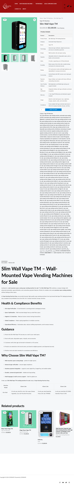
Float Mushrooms (53, 461)
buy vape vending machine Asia (59, 121)
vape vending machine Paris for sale (50, 212)
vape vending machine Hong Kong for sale (56, 183)
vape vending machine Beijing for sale (56, 152)
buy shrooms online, (27, 469)
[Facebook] (60, 482)
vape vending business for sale (55, 144)
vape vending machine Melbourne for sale (49, 198)
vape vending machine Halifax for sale (52, 181)
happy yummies (57, 463)
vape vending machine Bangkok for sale (48, 150)
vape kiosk (67, 142)
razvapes (21, 463)
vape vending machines (5, 481)
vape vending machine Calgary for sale (60, 161)
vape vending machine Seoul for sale (59, 223)
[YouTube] (63, 482)
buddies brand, (8, 461)
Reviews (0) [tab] (11, 262)
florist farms (15, 461)
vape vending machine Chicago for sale (52, 165)
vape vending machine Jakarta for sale (48, 187)
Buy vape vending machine (46, 121)
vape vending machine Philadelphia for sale (53, 214)
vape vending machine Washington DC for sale (52, 239)
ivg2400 (16, 463)
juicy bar (36, 461)
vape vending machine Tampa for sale (48, 233)
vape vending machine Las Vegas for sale (56, 189)
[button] (33, 3)
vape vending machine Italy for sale (63, 185)
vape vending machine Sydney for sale (61, 231)
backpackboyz (26, 463)
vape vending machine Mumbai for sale (60, 202)
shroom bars (65, 465)
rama (49, 463)
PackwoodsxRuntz (43, 459)
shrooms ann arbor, (17, 469)
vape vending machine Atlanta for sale (61, 148)
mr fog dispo (38, 463)
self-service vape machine (61, 140)
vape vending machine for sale (50, 173)
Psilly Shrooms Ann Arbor (14, 459)
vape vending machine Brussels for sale (59, 160)
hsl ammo (2, 469)
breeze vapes (59, 465)
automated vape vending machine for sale (53, 117)
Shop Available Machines (26, 3)
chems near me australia (14, 465)
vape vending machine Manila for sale (61, 196)
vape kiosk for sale (44, 144)
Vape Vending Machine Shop (10, 296)
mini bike (34, 469)
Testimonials (39, 3)
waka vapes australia (43, 461)
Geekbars (11, 463)
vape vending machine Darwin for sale (55, 167)
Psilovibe (36, 459)
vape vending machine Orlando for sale (56, 208)
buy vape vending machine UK (60, 125)
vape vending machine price (57, 216)
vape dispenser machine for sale (57, 142)
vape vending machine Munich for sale (48, 204)
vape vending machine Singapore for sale (53, 227)
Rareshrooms (65, 459)
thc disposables (22, 461)
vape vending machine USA (48, 237)
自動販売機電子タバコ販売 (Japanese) (52, 252)
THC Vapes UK (3, 459)
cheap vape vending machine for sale (60, 127)
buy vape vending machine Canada (59, 123)
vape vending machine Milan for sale (55, 200)
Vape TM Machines (48, 18)
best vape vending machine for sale (63, 119)
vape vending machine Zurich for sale (60, 241)
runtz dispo (23, 465)
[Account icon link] (70, 6)
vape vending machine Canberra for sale (49, 163)
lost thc (45, 465)
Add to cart (53, 109)
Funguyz (50, 459)
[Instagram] (69, 482)
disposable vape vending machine (47, 129)
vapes (51, 463)
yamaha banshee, (9, 469)
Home (16, 3)
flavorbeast (44, 463)
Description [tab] (4, 262)
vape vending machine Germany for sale (57, 177)
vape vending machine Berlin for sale (59, 154)
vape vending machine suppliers (57, 229)
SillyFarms (58, 459)
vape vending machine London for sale (50, 192)
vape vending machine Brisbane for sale (52, 158)
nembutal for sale (51, 465)
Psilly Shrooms (30, 459)
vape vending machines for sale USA (58, 248)
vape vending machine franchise (51, 175)
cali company (39, 465)
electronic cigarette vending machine (55, 131)
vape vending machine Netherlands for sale (51, 206)
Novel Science (29, 461)
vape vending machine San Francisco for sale (52, 221)
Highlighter (5, 463)
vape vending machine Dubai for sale (58, 169)
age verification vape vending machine (50, 115)
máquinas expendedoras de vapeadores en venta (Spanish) (53, 138)
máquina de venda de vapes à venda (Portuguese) (58, 136)
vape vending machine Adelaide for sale (53, 146)
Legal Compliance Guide (50, 3)
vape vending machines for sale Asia (60, 243)
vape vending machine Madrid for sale (55, 194)
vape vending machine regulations (61, 218)
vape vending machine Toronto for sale (50, 235)
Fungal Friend (23, 459)
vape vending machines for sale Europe (52, 246)
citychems (6, 465)
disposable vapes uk (31, 465)
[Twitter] (66, 482)
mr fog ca (33, 463)
